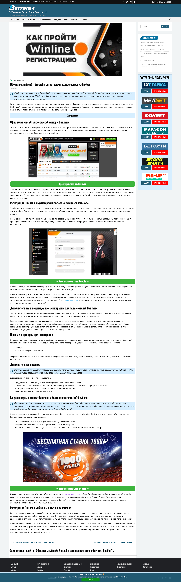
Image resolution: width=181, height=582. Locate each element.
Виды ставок (94, 564)
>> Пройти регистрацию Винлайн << (72, 184)
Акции (39, 567)
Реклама (40, 570)
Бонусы (49, 2)
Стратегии (67, 567)
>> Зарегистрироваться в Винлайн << (72, 281)
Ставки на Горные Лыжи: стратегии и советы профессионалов (153, 65)
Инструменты (147, 567)
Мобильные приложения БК (73, 564)
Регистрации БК (25, 2)
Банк (56, 2)
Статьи (13, 567)
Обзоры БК (13, 2)
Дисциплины (121, 567)
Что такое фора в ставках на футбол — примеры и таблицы (112, 542)
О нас (72, 2)
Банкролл (146, 564)
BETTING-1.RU (121, 577)
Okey (90, 580)
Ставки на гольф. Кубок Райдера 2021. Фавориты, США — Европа (33, 542)
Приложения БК (38, 2)
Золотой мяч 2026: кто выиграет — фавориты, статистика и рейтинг (152, 44)
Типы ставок (94, 567)
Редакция (67, 570)
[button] (72, 115)
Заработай (63, 2)
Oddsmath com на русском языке (152, 49)
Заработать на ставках (124, 564)
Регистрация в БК (18, 80)
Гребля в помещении (147, 60)
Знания (13, 570)
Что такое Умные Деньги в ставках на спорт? (153, 54)
